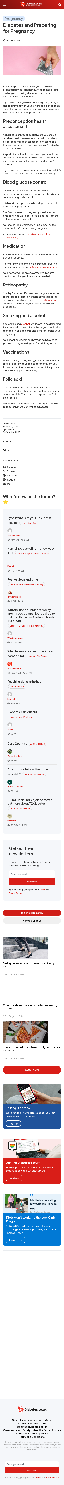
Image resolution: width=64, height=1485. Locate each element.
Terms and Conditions (32, 1436)
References (22, 1433)
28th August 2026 (13, 974)
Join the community (32, 912)
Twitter (11, 471)
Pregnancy (13, 18)
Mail (9, 483)
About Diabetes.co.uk (24, 1419)
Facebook (13, 467)
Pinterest (12, 475)
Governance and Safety (16, 1430)
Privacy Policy (15, 893)
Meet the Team (41, 1430)
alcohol (25, 323)
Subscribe (32, 881)
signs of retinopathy (44, 300)
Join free (14, 1178)
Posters (56, 1430)
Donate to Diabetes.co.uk (32, 1426)
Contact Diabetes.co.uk (32, 1423)
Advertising (46, 1419)
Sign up (13, 1123)
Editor (6, 450)
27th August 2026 (13, 1016)
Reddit (11, 479)
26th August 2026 (13, 1058)
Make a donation (32, 920)
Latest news (32, 1069)
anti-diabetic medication (43, 267)
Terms (42, 889)
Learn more (15, 1240)
